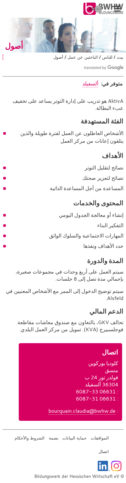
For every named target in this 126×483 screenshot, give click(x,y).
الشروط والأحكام (30, 438)
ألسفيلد (90, 83)
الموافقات (100, 438)
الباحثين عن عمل (83, 57)
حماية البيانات (74, 438)
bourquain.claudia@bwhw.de (82, 410)
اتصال (104, 451)
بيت (120, 57)
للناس (107, 57)
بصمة (53, 438)
